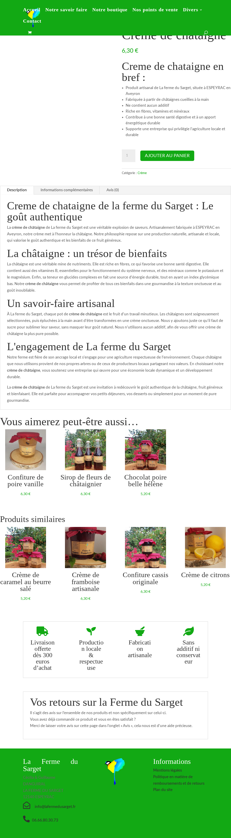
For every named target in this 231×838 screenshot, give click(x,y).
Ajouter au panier (167, 155)
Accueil (31, 10)
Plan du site (163, 790)
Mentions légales (167, 770)
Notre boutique (109, 10)
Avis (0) (112, 190)
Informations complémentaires (67, 190)
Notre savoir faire (66, 10)
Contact (32, 21)
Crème (142, 173)
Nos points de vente (155, 10)
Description (17, 190)
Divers (190, 10)
